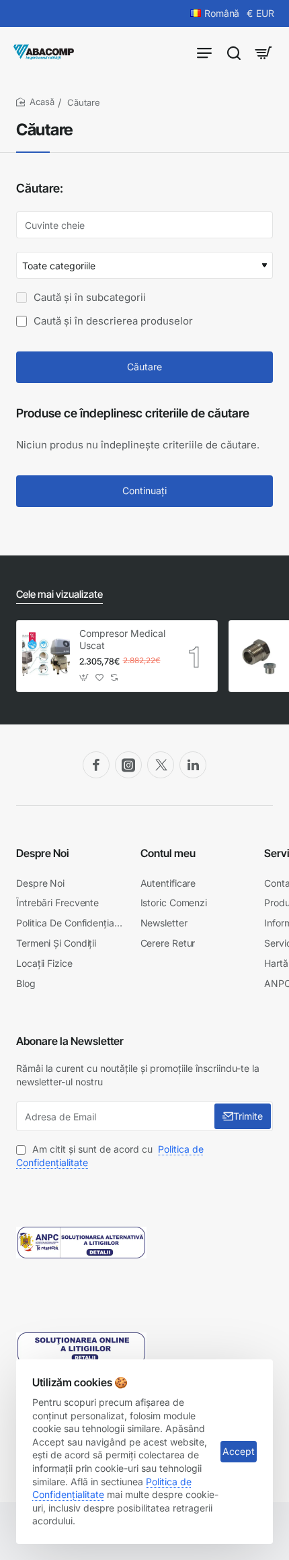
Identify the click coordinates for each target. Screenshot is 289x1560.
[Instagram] (128, 764)
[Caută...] (234, 52)
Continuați (144, 490)
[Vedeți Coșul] (263, 52)
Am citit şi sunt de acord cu (110, 1155)
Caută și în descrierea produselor (112, 320)
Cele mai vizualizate (59, 594)
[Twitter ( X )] (160, 764)
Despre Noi (42, 853)
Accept (238, 1451)
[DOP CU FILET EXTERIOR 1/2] (258, 656)
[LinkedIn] (192, 764)
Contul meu (168, 853)
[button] (84, 677)
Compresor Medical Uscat (122, 639)
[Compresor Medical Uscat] (46, 656)
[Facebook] (96, 764)
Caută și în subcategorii (88, 297)
